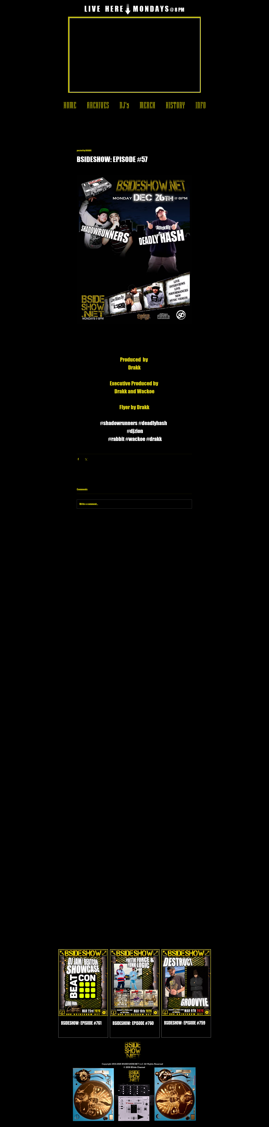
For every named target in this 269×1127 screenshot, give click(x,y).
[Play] (141, 1117)
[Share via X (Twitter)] (85, 459)
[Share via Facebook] (78, 459)
